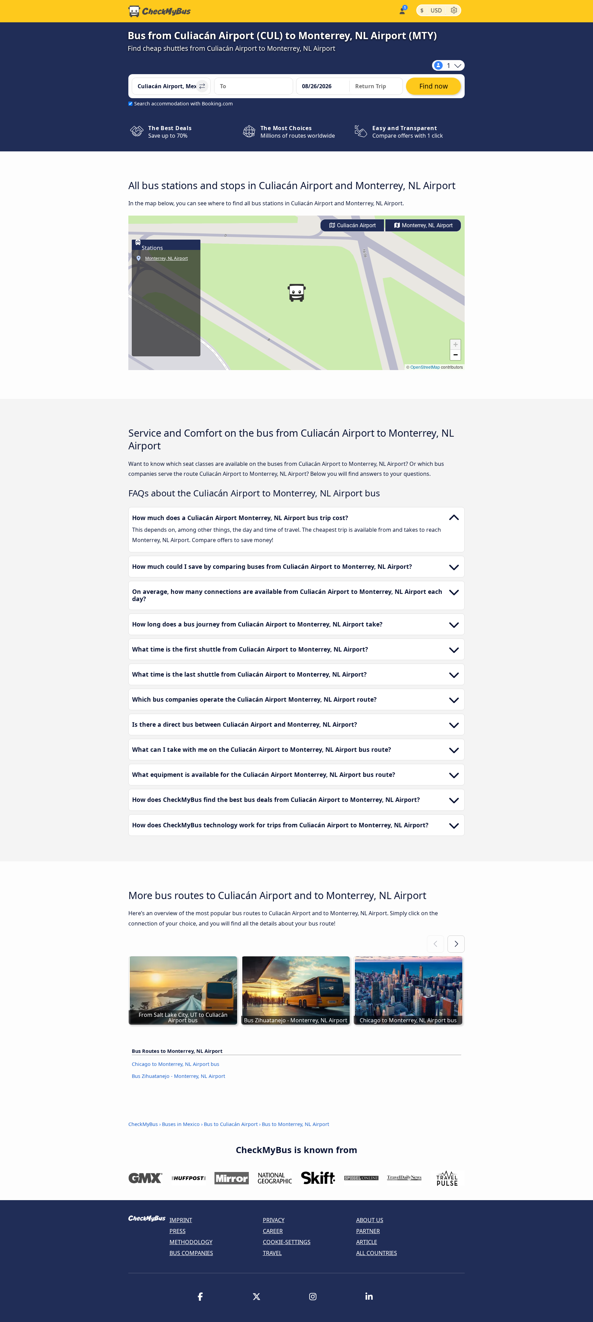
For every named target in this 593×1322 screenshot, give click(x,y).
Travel (272, 1253)
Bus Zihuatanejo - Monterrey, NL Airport (178, 1076)
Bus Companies (191, 1253)
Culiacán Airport (356, 225)
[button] (296, 293)
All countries (376, 1253)
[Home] (159, 11)
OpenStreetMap (425, 367)
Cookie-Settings (287, 1242)
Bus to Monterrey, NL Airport (295, 1124)
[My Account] (402, 10)
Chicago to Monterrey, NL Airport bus (175, 1064)
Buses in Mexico (181, 1124)
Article (366, 1242)
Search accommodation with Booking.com (183, 103)
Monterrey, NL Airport (426, 225)
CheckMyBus (143, 1124)
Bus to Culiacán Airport (231, 1124)
